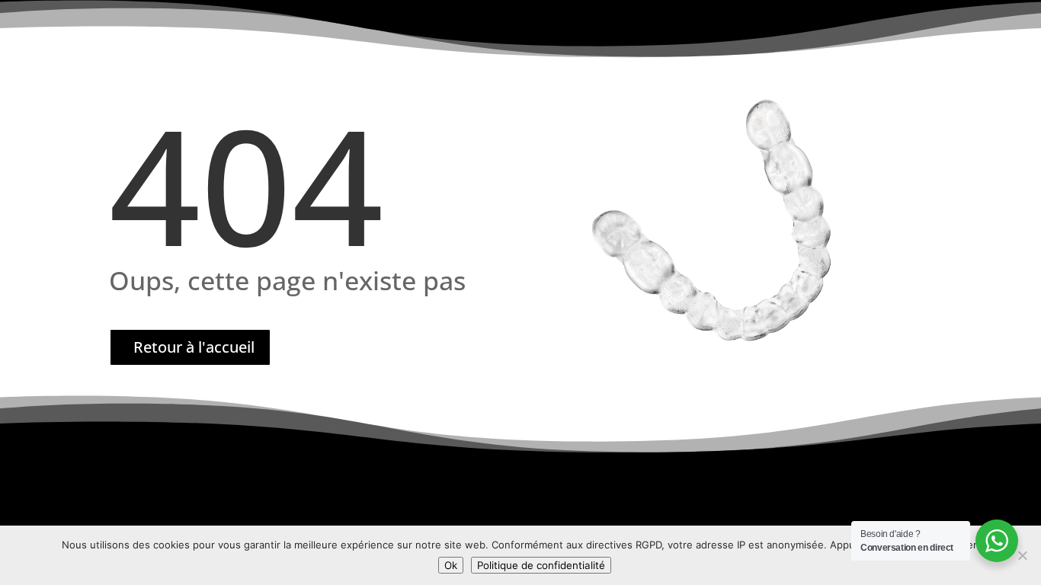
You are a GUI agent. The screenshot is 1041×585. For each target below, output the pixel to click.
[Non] (1022, 555)
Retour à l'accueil (194, 347)
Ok (450, 565)
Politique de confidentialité (541, 565)
